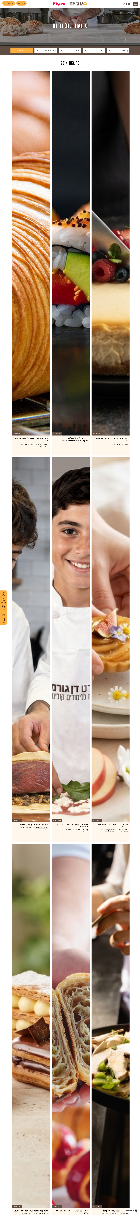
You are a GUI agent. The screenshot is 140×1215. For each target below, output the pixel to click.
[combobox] (118, 50)
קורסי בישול (21, 3)
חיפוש (21, 50)
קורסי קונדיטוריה (8, 3)
